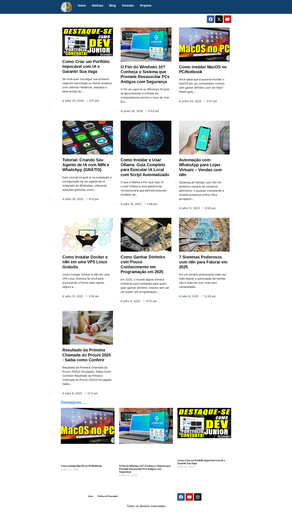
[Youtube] (227, 19)
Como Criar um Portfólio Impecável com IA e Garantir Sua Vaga (86, 66)
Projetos (145, 5)
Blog (112, 5)
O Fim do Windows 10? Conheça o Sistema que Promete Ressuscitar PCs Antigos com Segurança (144, 469)
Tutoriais (128, 5)
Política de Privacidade (108, 496)
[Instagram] (198, 497)
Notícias (97, 5)
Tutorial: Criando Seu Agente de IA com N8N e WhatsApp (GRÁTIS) (85, 165)
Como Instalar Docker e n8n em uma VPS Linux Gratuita (85, 262)
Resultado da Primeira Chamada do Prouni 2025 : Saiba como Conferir (86, 355)
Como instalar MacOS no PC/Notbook (81, 466)
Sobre (90, 496)
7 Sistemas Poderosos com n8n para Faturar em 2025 (203, 262)
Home (82, 5)
